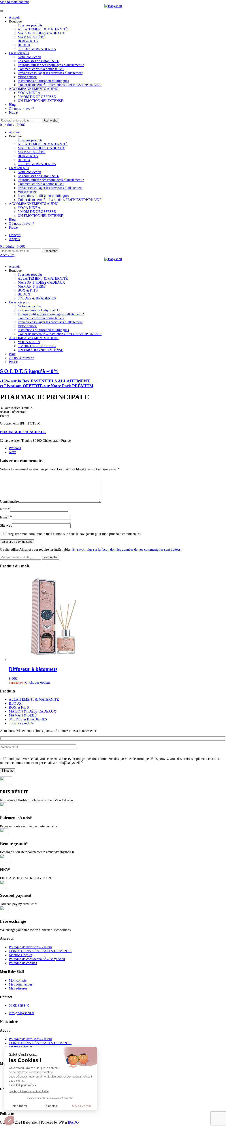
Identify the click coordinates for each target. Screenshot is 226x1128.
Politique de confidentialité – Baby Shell (37, 959)
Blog (12, 105)
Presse (13, 112)
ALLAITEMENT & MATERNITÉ (43, 29)
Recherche (50, 120)
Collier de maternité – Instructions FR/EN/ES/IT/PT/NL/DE (60, 85)
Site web (6, 525)
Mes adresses (18, 988)
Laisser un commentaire (17, 541)
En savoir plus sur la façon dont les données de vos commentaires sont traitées (126, 549)
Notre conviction (29, 57)
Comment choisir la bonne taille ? (41, 69)
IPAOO (73, 1122)
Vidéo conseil (27, 77)
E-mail (6, 517)
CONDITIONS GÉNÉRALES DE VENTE (40, 951)
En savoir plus (19, 53)
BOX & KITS (28, 41)
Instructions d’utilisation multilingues (43, 81)
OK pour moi (81, 1105)
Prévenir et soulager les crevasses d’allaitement (50, 73)
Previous (15, 448)
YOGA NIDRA (29, 93)
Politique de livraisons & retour (30, 947)
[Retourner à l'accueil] (113, 6)
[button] (9, 1120)
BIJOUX (24, 45)
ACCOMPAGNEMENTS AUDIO (33, 89)
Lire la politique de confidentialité (29, 1091)
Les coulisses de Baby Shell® (38, 61)
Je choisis (51, 1105)
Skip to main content (14, 2)
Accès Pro (7, 255)
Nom (5, 509)
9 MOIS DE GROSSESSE (37, 97)
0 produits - (12, 125)
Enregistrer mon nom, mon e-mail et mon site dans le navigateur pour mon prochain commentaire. (72, 534)
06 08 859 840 (19, 1005)
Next (12, 452)
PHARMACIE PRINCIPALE (23, 432)
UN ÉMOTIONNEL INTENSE (40, 101)
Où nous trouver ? (21, 108)
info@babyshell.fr (21, 1013)
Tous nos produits (30, 25)
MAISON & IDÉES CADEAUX (41, 33)
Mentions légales (20, 955)
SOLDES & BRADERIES (37, 49)
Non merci (20, 1105)
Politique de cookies (23, 963)
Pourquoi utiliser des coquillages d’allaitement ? (51, 65)
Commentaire (9, 501)
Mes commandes (20, 984)
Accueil (14, 17)
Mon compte (17, 980)
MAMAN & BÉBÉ (31, 37)
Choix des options (37, 682)
